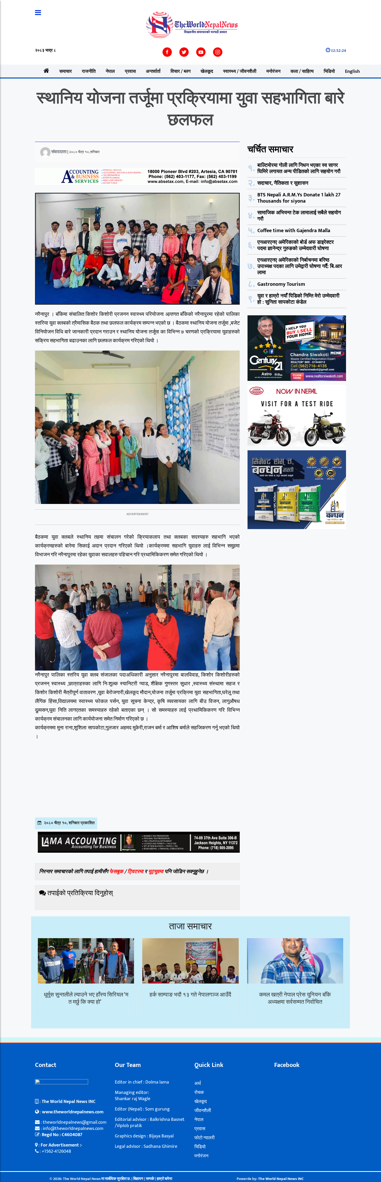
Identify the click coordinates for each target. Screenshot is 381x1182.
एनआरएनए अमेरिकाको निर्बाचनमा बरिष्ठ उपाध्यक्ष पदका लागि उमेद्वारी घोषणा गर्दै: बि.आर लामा (299, 266)
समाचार (65, 71)
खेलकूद (207, 71)
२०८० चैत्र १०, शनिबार (84, 152)
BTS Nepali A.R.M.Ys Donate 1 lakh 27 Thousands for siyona (299, 198)
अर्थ (197, 1083)
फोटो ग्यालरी (204, 1138)
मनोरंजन (273, 71)
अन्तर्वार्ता (153, 71)
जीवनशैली (202, 1111)
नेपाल (110, 71)
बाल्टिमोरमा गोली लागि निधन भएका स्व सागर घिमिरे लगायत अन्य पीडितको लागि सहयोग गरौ (299, 168)
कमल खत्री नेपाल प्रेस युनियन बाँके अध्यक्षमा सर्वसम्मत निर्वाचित (295, 998)
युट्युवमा (156, 871)
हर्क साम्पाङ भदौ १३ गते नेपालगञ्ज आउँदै (190, 995)
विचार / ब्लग (180, 71)
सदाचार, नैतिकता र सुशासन (282, 183)
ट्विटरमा (135, 871)
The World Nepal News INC (281, 1179)
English (352, 71)
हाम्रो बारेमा (164, 1179)
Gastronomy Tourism (281, 284)
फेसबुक (116, 871)
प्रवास (130, 71)
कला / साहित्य (302, 71)
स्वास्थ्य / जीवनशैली (239, 71)
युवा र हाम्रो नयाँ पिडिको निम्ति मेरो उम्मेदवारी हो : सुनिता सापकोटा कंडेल (298, 299)
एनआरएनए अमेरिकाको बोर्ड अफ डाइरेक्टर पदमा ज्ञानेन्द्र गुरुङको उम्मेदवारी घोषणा (295, 245)
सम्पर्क (150, 1179)
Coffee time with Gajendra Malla (293, 230)
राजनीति (89, 71)
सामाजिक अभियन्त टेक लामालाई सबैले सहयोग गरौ (299, 216)
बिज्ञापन (138, 1179)
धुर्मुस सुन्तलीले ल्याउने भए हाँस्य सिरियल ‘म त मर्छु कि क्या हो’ (86, 998)
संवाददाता (59, 151)
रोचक (199, 1092)
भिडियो (329, 71)
